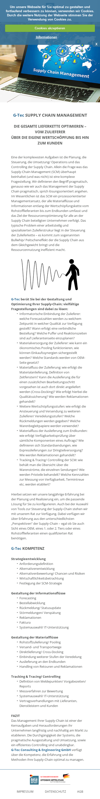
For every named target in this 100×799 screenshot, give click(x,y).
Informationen (46, 37)
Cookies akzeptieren (50, 28)
